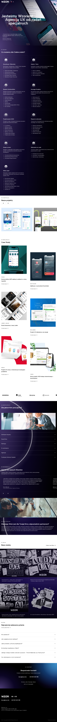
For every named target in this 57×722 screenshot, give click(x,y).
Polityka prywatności (52, 720)
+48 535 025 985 (33, 677)
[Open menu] (54, 1)
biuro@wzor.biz (23, 677)
